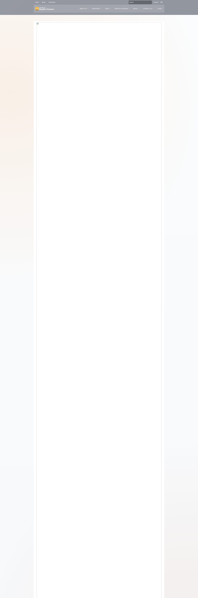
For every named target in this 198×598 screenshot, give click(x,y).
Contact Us (147, 9)
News (37, 2)
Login (159, 9)
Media (135, 9)
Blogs (43, 2)
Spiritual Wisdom (121, 9)
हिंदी (162, 2)
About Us (83, 9)
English (156, 2)
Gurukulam (51, 2)
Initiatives (96, 9)
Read (107, 9)
